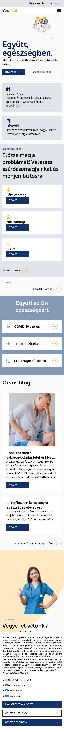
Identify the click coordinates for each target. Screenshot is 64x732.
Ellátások (10, 72)
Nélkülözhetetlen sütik (19, 680)
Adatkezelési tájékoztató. (43, 670)
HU (51, 3)
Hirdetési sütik (15, 696)
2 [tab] (55, 38)
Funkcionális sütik (16, 685)
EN (56, 3)
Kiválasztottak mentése (19, 704)
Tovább (13, 485)
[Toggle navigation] (58, 10)
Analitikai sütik (15, 690)
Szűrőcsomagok (41, 72)
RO (60, 3)
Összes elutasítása (16, 713)
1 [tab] (52, 38)
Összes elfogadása (16, 722)
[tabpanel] (32, 46)
